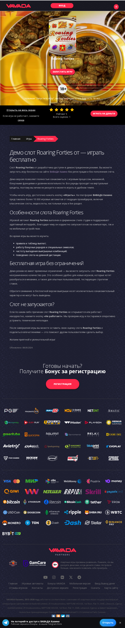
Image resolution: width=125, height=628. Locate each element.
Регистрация (62, 384)
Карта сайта (111, 587)
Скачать (95, 587)
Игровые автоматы (32, 583)
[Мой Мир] (68, 616)
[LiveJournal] (72, 616)
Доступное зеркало (58, 587)
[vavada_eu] (71, 577)
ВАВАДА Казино (59, 171)
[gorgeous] (72, 109)
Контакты (37, 587)
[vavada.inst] (54, 577)
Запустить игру (62, 71)
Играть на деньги (104, 113)
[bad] (51, 109)
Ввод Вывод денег (105, 583)
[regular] (61, 109)
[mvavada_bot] (79, 577)
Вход (62, 5)
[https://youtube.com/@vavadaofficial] (45, 577)
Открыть (107, 622)
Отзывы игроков (18, 587)
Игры (29, 138)
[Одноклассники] (58, 616)
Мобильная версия (79, 583)
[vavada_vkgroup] (62, 577)
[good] (67, 109)
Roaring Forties (45, 138)
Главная (15, 138)
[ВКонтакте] (54, 616)
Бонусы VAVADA (56, 583)
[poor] (56, 109)
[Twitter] (63, 616)
